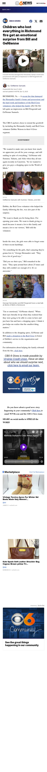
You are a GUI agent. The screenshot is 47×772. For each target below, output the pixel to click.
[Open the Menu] (4, 3)
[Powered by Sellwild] (41, 605)
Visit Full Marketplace (36, 472)
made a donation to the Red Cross (20, 335)
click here (18, 350)
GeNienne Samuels (17, 86)
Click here (36, 410)
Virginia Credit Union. (16, 358)
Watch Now (40, 3)
